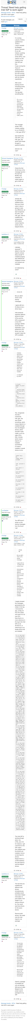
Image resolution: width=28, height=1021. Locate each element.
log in (5, 22)
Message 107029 (18, 281)
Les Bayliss (5, 510)
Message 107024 (18, 28)
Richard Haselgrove (7, 158)
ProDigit (4, 28)
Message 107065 (18, 873)
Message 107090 (18, 932)
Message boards (6, 12)
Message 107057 (18, 510)
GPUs (13, 12)
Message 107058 (18, 535)
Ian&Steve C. (5, 234)
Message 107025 (18, 158)
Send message (5, 31)
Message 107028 (18, 234)
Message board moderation (8, 16)
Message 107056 (18, 342)
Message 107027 (18, 188)
